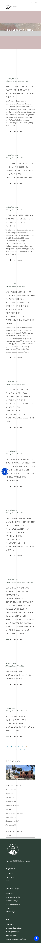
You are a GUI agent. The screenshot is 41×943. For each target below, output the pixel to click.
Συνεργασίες (29, 582)
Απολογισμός (9, 790)
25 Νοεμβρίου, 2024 (12, 155)
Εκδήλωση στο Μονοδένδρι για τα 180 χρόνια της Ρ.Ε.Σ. (18, 675)
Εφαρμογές (9, 893)
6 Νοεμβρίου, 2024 (11, 284)
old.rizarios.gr (10, 912)
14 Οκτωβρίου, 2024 (12, 579)
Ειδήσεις (8, 81)
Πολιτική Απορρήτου (13, 932)
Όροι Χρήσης (10, 924)
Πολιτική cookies (11, 935)
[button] (5, 471)
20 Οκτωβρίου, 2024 (12, 510)
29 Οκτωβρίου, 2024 (12, 451)
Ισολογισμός (9, 801)
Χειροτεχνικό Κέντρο (13, 904)
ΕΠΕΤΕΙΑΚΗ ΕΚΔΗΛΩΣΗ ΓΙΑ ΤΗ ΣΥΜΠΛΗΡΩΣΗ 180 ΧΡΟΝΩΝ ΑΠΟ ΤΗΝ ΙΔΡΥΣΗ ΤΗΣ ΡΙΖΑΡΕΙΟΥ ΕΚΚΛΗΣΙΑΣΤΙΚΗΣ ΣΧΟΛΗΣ (19, 170)
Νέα (12, 81)
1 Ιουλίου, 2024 (10, 708)
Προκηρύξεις (9, 817)
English (32, 2)
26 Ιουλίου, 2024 (11, 663)
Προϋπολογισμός (11, 821)
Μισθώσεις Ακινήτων (12, 805)
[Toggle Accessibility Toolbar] (36, 938)
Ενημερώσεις (10, 877)
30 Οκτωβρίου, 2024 (12, 381)
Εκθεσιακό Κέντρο (12, 901)
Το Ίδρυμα (9, 873)
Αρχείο (8, 794)
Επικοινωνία (10, 881)
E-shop (8, 908)
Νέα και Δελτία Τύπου (21, 81)
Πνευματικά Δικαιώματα (14, 928)
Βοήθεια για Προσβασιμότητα (16, 939)
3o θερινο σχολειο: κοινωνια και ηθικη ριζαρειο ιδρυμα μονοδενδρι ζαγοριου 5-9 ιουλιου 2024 (20, 723)
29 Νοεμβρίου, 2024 (12, 78)
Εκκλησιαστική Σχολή (13, 897)
